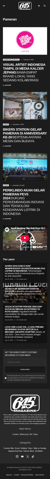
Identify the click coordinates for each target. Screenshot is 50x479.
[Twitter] (27, 456)
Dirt (31, 434)
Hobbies (24, 448)
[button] (3, 6)
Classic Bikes (28, 451)
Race (30, 448)
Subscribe (25, 369)
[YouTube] (22, 456)
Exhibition (7, 59)
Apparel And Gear (15, 451)
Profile (16, 59)
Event (6, 124)
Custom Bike (9, 448)
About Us (9, 475)
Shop (35, 434)
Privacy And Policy (27, 475)
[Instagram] (17, 456)
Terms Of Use (39, 475)
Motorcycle (24, 434)
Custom (15, 434)
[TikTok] (33, 456)
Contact (16, 475)
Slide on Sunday (39, 448)
